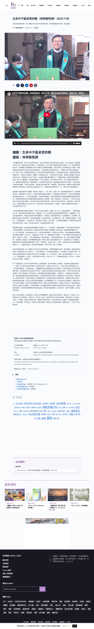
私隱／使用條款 (8, 573)
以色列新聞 (61, 403)
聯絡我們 (5, 567)
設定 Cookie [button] (66, 626)
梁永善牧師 (53, 411)
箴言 (60, 414)
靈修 (49, 418)
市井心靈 (26, 411)
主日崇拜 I (36, 28)
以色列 (83, 5)
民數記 (68, 411)
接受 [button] (74, 626)
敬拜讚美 (66, 5)
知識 (57, 414)
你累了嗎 (69, 403)
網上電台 (33, 5)
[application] (47, 143)
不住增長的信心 (21, 384)
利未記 (23, 407)
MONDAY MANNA (32, 403)
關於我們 (5, 560)
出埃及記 (17, 407)
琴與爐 (43, 414)
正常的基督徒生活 (22, 386)
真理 (53, 414)
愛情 (40, 411)
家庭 (20, 411)
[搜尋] (88, 5)
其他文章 (18, 466)
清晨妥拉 (75, 410)
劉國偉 (33, 407)
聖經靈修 (75, 5)
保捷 (73, 403)
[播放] (15, 143)
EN (14, 403)
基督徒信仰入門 (21, 379)
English (19, 403)
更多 (89, 5)
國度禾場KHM (50, 407)
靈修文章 (56, 418)
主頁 (27, 5)
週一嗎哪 (42, 418)
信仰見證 (50, 5)
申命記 (49, 414)
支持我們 (5, 563)
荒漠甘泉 (77, 414)
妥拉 (77, 407)
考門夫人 (65, 414)
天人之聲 (61, 407)
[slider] (78, 143)
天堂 (67, 407)
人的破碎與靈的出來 (22, 389)
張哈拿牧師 (34, 411)
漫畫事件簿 (25, 414)
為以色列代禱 (34, 414)
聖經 (71, 414)
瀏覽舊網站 (7, 577)
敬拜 (44, 411)
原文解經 (39, 407)
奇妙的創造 (72, 407)
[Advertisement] (47, 321)
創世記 (28, 407)
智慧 (48, 411)
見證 (35, 418)
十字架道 (19, 382)
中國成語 (45, 403)
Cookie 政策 (7, 570)
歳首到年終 (61, 411)
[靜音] (74, 143)
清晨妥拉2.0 (17, 414)
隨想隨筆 (41, 5)
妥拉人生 (16, 411)
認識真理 (58, 5)
